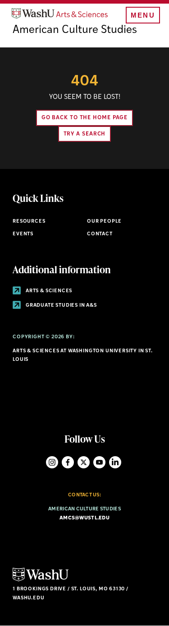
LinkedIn (115, 462)
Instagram (52, 462)
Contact (100, 234)
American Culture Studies (75, 30)
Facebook (68, 462)
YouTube (99, 462)
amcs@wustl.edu (84, 518)
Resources (29, 221)
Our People (104, 221)
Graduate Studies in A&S (60, 305)
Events (23, 234)
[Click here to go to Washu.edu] (41, 580)
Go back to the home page (84, 118)
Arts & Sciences (48, 291)
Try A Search (85, 134)
